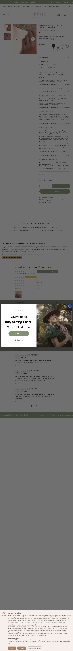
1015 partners (19, 615)
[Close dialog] (70, 306)
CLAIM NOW (19, 333)
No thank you (19, 340)
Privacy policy (58, 642)
